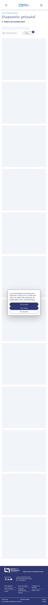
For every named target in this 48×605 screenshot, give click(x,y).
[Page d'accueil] (24, 570)
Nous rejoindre (8, 586)
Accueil (4, 13)
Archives (20, 593)
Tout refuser (24, 308)
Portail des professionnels (22, 589)
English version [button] (36, 590)
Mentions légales (24, 599)
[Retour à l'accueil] (24, 5)
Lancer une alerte (22, 586)
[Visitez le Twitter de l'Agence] (5, 579)
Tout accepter (24, 304)
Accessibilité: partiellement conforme (12, 601)
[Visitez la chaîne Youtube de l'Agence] (11, 579)
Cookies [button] (44, 599)
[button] (6, 5)
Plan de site (5, 599)
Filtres (29, 33)
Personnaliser (24, 312)
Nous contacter (8, 588)
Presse (6, 591)
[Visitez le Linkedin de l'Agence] (8, 579)
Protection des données (36, 586)
